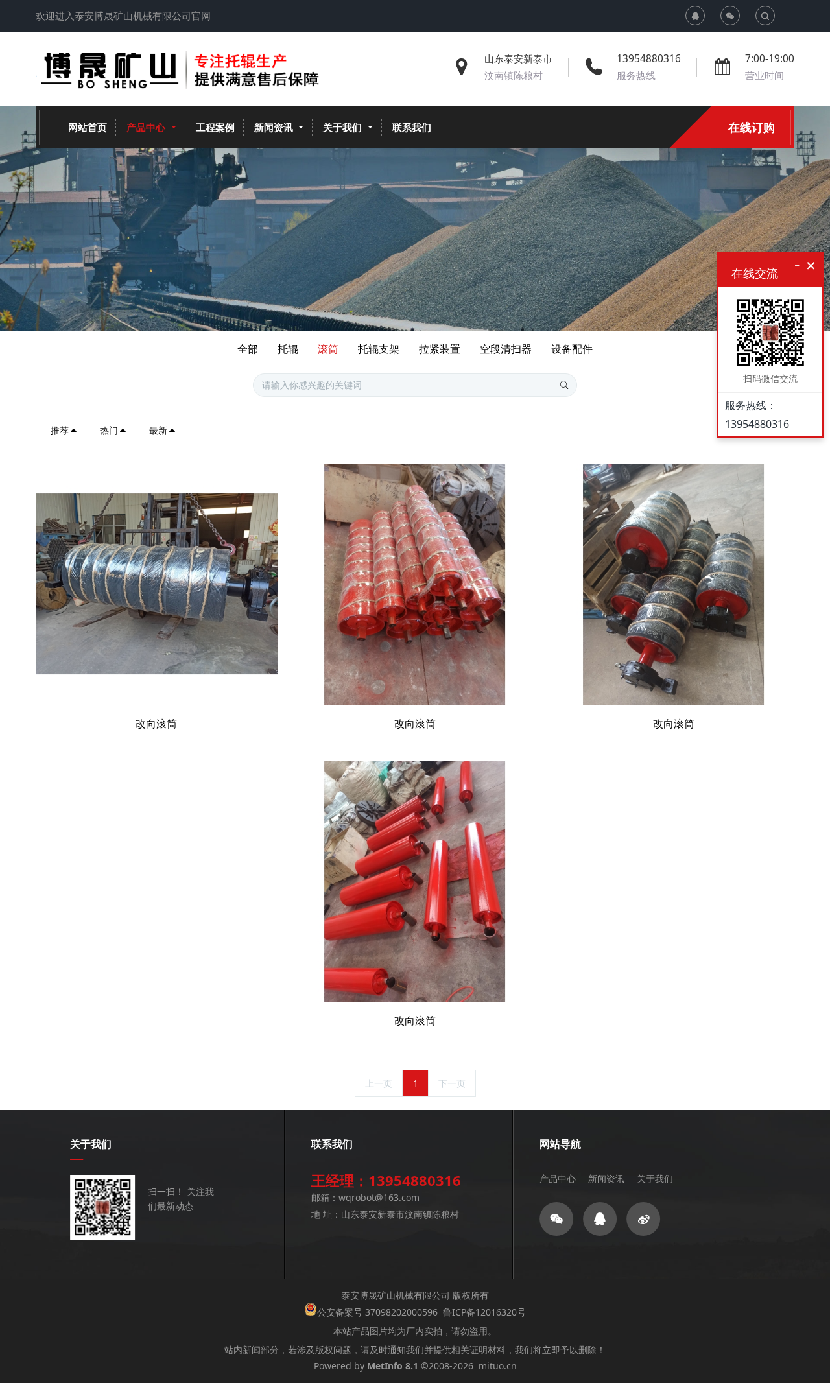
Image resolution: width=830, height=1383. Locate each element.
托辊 (288, 349)
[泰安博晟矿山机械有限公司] (183, 70)
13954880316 (649, 58)
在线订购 (751, 127)
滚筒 (328, 349)
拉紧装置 (439, 349)
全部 (247, 349)
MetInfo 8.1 (392, 1366)
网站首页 (87, 127)
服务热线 (636, 75)
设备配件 (572, 349)
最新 (158, 430)
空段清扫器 (506, 349)
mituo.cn (498, 1366)
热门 (109, 430)
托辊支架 (378, 349)
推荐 (60, 430)
